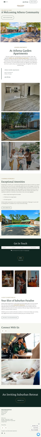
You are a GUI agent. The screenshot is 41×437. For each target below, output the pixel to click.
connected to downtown (19, 305)
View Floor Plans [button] (7, 17)
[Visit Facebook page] (2, 331)
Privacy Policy (3, 424)
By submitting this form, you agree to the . (20, 250)
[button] (33, 2)
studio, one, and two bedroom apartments (19, 58)
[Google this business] (6, 331)
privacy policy (27, 250)
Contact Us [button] (20, 400)
